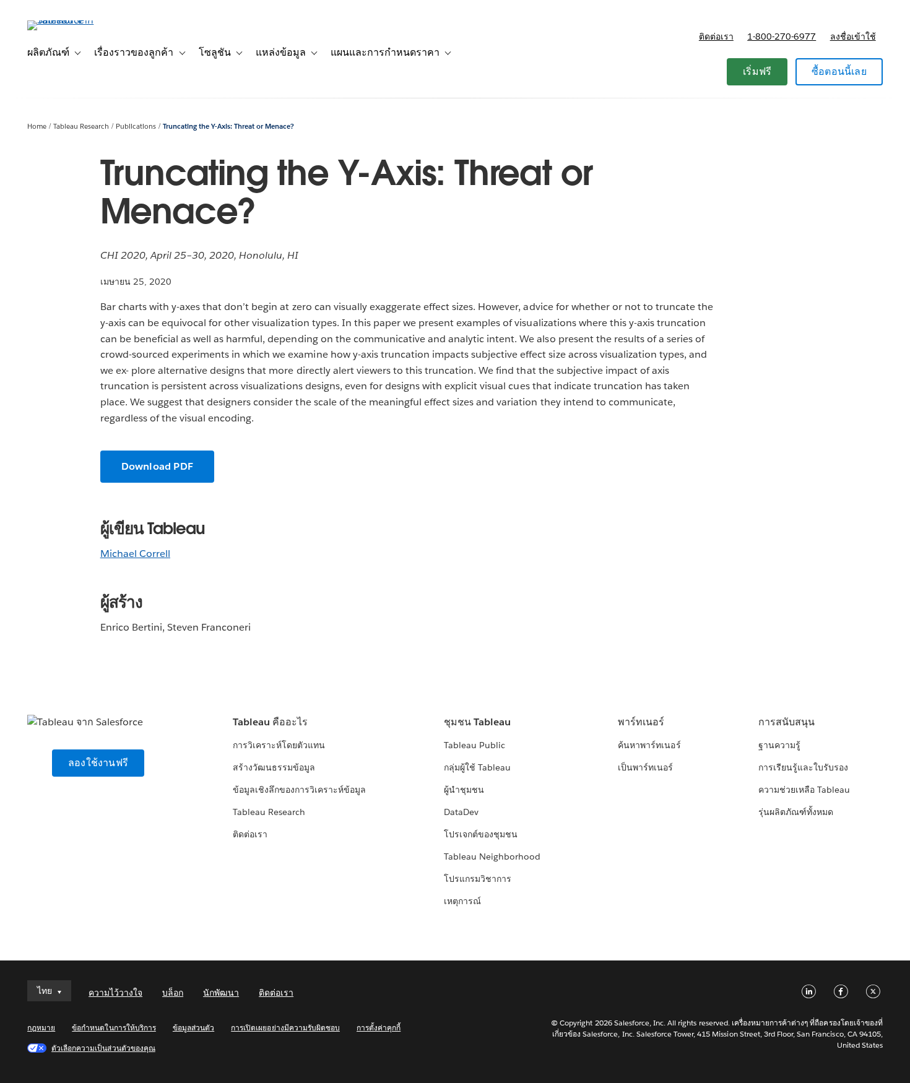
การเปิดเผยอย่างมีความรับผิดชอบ (285, 1027)
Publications (136, 126)
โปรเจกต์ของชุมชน (481, 834)
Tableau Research (81, 126)
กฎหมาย (41, 1027)
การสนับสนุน (786, 721)
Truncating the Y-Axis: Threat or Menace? (229, 126)
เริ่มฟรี (757, 71)
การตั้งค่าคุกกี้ (379, 1027)
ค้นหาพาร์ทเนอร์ (649, 745)
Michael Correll (135, 553)
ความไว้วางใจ (115, 992)
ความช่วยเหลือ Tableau (804, 789)
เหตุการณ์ (462, 901)
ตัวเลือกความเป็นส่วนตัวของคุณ (103, 1048)
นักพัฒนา (221, 992)
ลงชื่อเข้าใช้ (853, 36)
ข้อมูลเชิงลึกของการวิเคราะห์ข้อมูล (299, 789)
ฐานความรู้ (779, 745)
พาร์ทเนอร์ (641, 721)
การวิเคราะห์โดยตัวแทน (279, 745)
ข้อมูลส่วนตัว (193, 1027)
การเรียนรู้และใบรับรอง (803, 767)
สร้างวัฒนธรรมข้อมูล (274, 767)
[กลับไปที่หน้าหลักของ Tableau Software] (73, 20)
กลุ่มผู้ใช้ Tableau (477, 767)
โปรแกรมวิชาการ (477, 878)
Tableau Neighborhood (492, 856)
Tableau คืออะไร (270, 721)
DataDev (461, 812)
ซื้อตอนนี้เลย (839, 71)
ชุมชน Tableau (477, 721)
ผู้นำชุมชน (464, 789)
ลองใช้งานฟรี (98, 762)
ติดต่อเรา (716, 36)
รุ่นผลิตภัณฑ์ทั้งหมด (795, 812)
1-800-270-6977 (781, 36)
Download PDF (157, 466)
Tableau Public (474, 745)
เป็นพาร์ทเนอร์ (645, 767)
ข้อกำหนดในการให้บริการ (114, 1027)
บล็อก (172, 992)
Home (36, 126)
